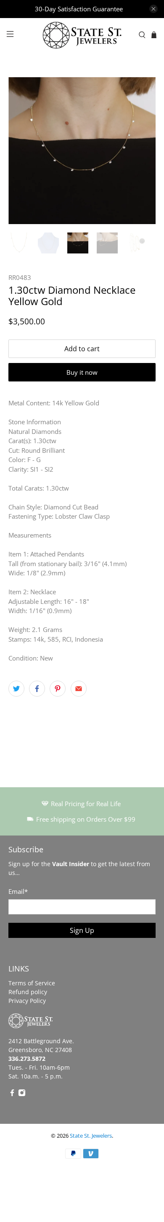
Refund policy (27, 992)
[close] (153, 9)
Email (18, 891)
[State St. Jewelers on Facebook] (12, 1094)
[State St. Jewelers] (82, 35)
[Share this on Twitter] (16, 689)
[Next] (142, 150)
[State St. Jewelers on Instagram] (22, 1094)
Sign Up (82, 930)
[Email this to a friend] (79, 689)
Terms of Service (31, 983)
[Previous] (22, 150)
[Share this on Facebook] (37, 689)
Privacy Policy (27, 1001)
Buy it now (82, 372)
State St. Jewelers (91, 1135)
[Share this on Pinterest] (58, 689)
